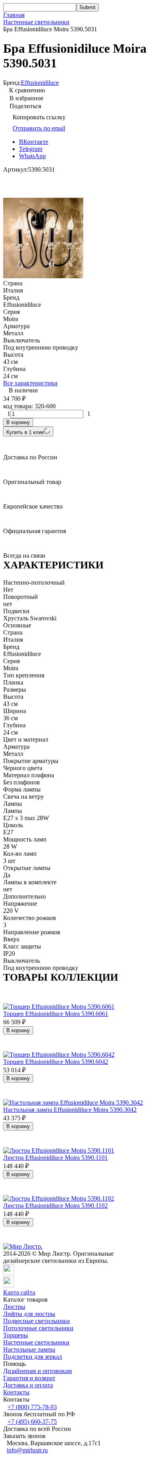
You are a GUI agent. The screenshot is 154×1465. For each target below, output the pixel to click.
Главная (13, 14)
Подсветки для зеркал (32, 1356)
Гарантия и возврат (29, 1378)
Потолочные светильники (38, 1328)
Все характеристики (30, 383)
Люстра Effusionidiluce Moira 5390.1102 (55, 1205)
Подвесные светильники (36, 1321)
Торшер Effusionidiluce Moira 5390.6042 (55, 1061)
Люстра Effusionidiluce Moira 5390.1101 (55, 1157)
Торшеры (15, 1335)
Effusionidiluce (40, 82)
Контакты (16, 1392)
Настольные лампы (29, 1349)
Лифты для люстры (29, 1313)
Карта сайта (19, 1292)
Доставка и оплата (28, 1385)
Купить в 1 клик (25, 432)
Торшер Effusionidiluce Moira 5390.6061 (55, 1013)
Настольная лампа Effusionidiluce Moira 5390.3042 (70, 1109)
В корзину (18, 422)
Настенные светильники (36, 22)
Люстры (14, 1306)
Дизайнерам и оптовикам (37, 1370)
